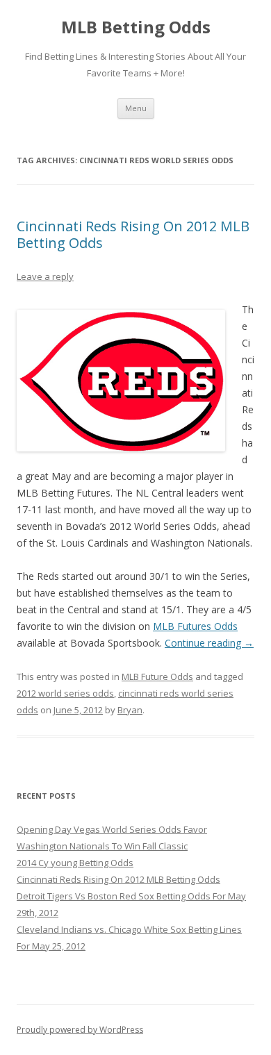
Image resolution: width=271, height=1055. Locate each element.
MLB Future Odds (157, 676)
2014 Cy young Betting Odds (75, 862)
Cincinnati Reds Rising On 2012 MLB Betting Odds (133, 234)
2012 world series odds (65, 693)
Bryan (129, 710)
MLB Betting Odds (136, 27)
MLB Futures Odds (195, 626)
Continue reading (209, 642)
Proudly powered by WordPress (80, 1030)
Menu (136, 108)
